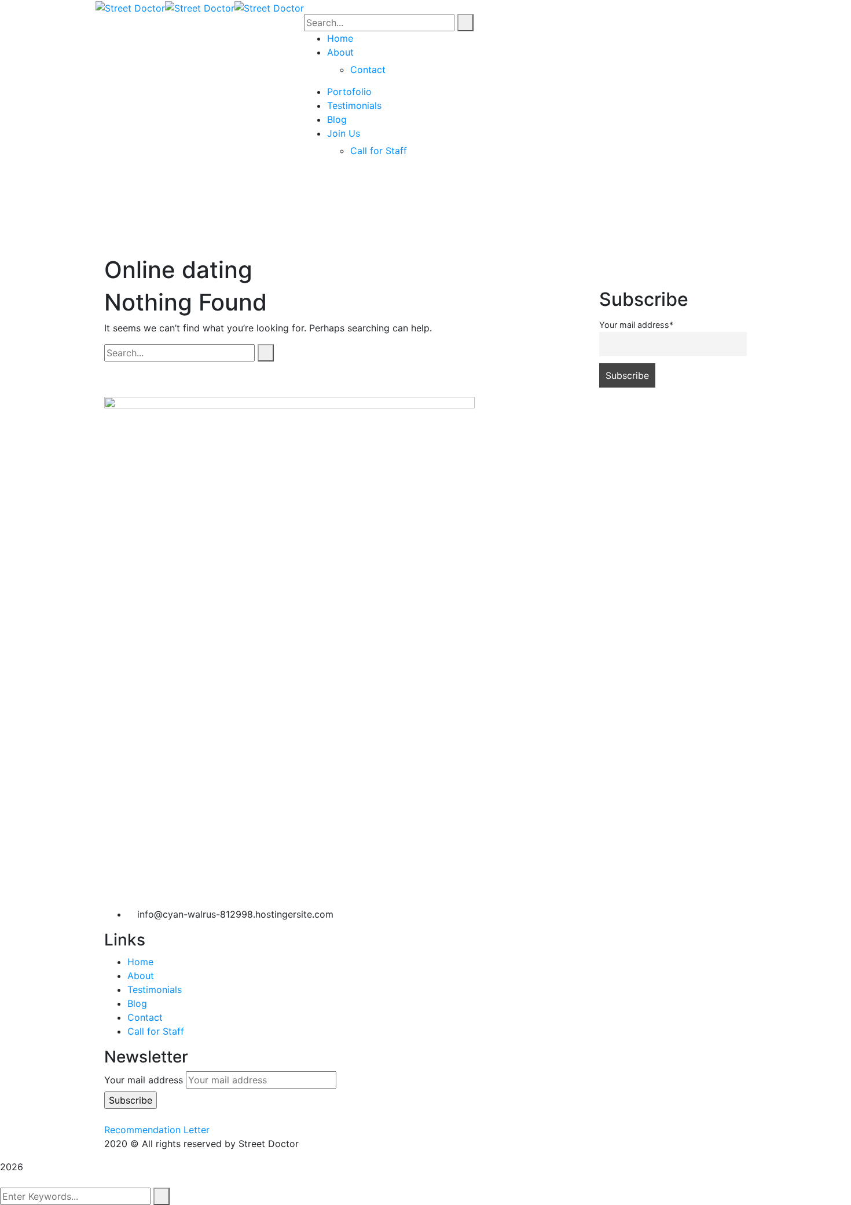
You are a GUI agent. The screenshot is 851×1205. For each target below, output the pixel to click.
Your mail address (143, 1080)
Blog (137, 1003)
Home (140, 961)
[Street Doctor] (130, 7)
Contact (145, 1017)
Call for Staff (155, 1031)
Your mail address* (636, 325)
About (140, 975)
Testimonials (154, 989)
